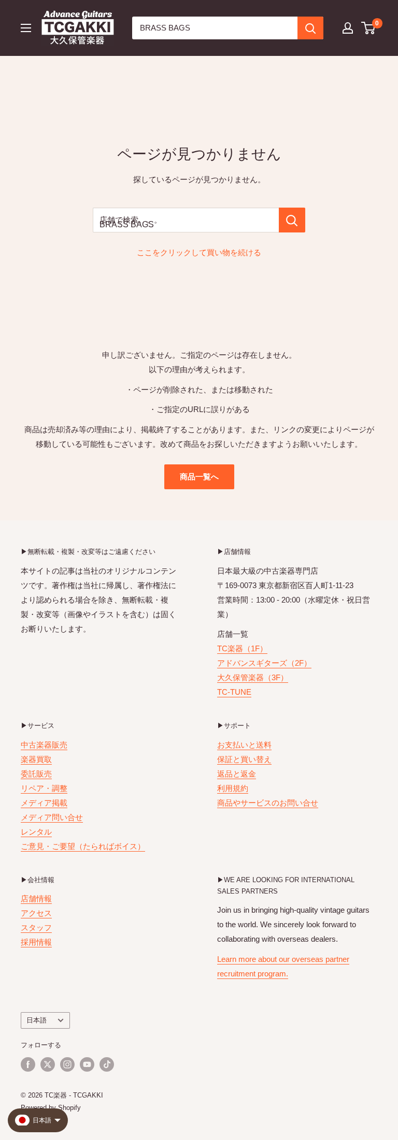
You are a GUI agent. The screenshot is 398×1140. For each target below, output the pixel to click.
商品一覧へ (199, 476)
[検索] (310, 28)
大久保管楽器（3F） (252, 677)
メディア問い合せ (52, 817)
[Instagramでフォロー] (67, 1064)
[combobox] (214, 28)
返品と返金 (236, 773)
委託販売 (36, 773)
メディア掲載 (44, 802)
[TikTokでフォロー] (107, 1064)
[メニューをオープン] (26, 28)
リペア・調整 (44, 788)
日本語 (36, 1020)
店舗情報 (36, 898)
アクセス (36, 913)
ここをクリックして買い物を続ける (199, 252)
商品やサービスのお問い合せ (267, 802)
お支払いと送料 (244, 744)
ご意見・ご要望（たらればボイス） (83, 846)
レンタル (36, 831)
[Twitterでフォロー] (47, 1064)
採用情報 (36, 942)
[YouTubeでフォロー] (87, 1064)
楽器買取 (36, 759)
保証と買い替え (244, 759)
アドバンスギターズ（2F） (264, 663)
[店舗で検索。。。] (292, 220)
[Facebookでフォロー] (28, 1064)
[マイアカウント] (348, 28)
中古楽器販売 (44, 744)
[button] (368, 28)
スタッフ (36, 927)
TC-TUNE (234, 692)
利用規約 (232, 788)
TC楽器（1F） (242, 648)
